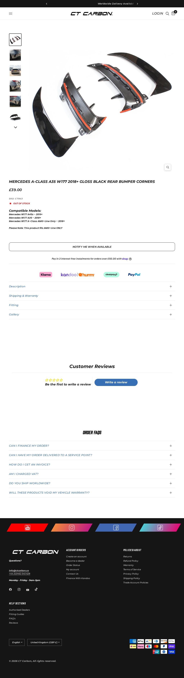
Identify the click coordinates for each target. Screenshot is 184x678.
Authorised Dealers (19, 609)
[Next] (15, 127)
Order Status (73, 565)
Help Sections (17, 603)
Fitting (13, 305)
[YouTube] (30, 590)
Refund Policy (130, 560)
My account (72, 569)
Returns (127, 556)
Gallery (14, 314)
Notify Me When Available (92, 246)
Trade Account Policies (135, 582)
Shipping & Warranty (23, 295)
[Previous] (66, 100)
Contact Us (72, 573)
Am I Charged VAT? (23, 474)
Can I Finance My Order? (29, 445)
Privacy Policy (131, 573)
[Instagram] (22, 589)
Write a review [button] (116, 382)
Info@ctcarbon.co (19, 570)
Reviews (13, 622)
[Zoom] (167, 167)
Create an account (76, 556)
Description (17, 286)
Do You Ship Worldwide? (29, 483)
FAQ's (12, 618)
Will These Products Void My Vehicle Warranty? (49, 492)
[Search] (167, 13)
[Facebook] (13, 589)
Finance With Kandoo (78, 578)
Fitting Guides (16, 614)
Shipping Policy (131, 578)
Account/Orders (76, 550)
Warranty (128, 565)
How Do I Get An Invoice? (29, 464)
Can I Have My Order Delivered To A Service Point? (50, 455)
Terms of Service (132, 569)
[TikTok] (39, 589)
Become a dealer (75, 560)
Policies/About (132, 550)
